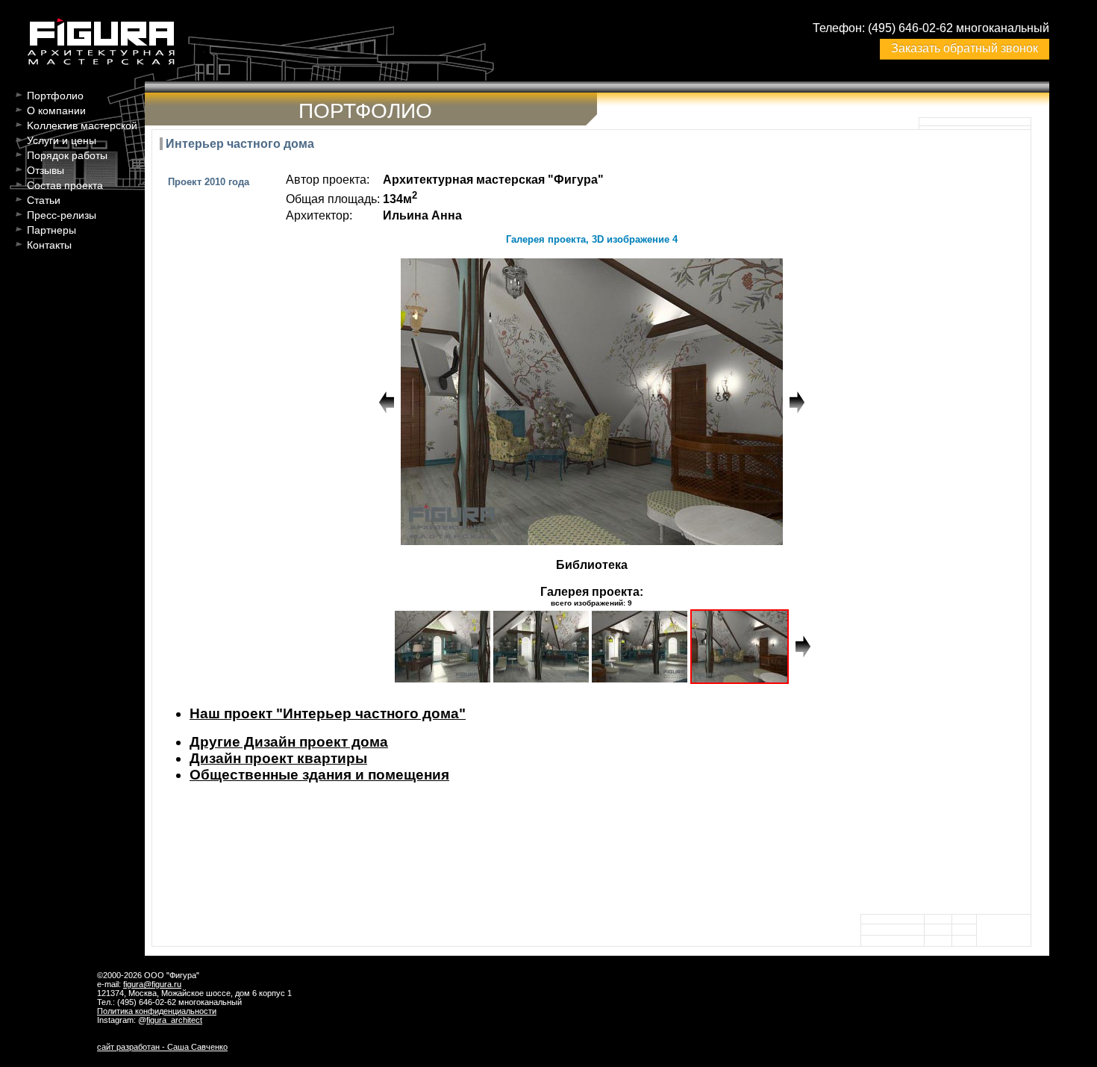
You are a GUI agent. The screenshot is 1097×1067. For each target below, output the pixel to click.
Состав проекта (65, 185)
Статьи (43, 200)
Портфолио (55, 96)
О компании (56, 110)
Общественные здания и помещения (319, 775)
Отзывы (45, 170)
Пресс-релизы (61, 215)
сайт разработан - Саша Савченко (162, 1046)
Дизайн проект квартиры (278, 758)
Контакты (49, 245)
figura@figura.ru (152, 984)
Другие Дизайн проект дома (289, 742)
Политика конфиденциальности (156, 1011)
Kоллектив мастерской (82, 125)
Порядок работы (67, 155)
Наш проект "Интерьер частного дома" (328, 713)
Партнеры (51, 230)
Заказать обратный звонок (964, 48)
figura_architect (174, 1019)
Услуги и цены (61, 140)
